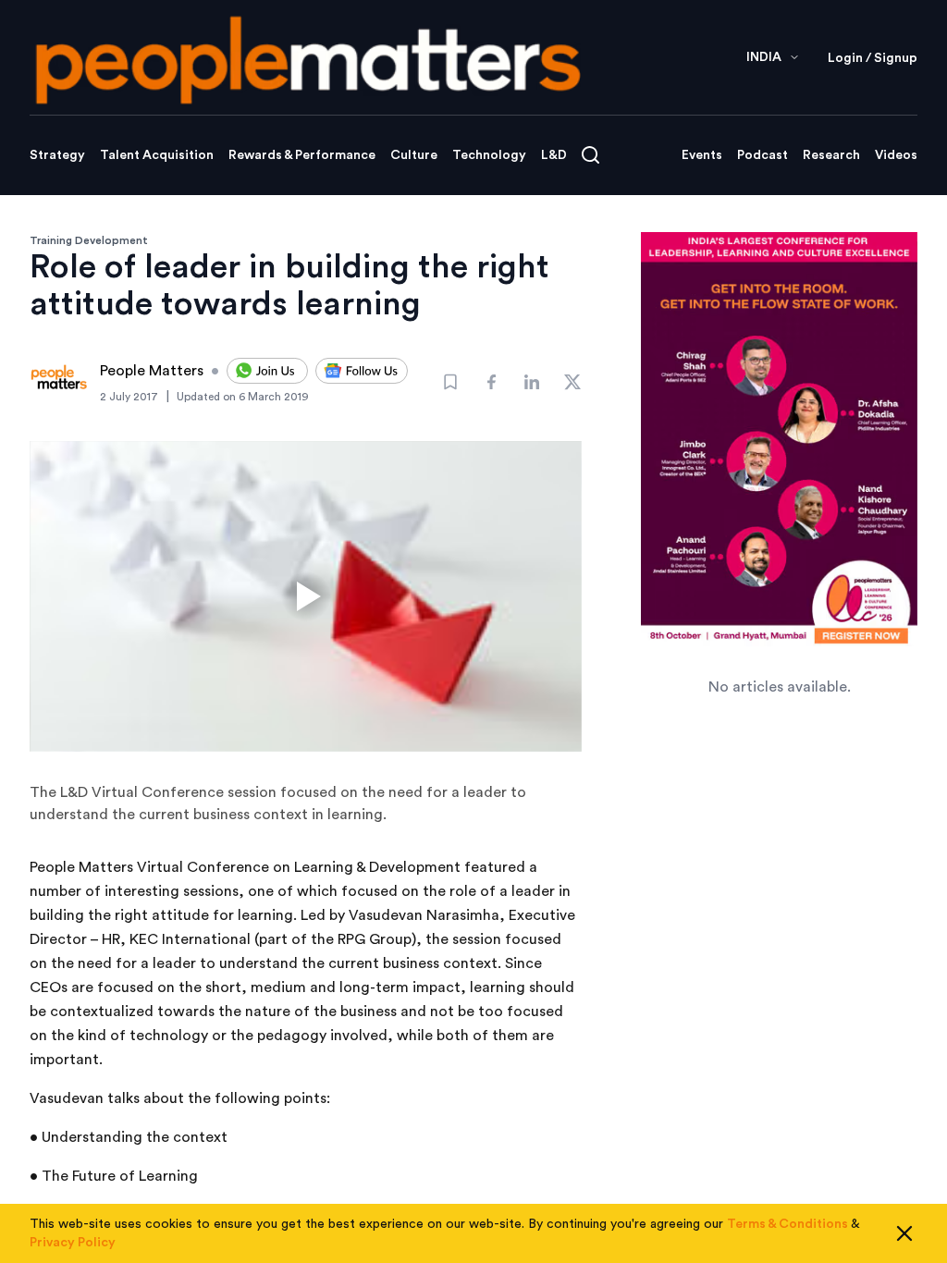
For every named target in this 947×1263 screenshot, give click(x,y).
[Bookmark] (450, 382)
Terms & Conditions (787, 1224)
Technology (489, 155)
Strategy (57, 155)
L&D (554, 155)
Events (702, 155)
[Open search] (590, 155)
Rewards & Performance (301, 155)
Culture (413, 155)
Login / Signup (872, 58)
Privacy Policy (73, 1242)
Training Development (89, 240)
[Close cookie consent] (904, 1233)
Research (831, 155)
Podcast (762, 155)
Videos (896, 155)
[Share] (491, 382)
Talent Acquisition (157, 155)
